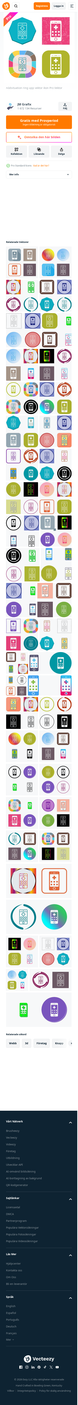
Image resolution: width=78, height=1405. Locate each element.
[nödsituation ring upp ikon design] (22, 329)
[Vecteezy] (6, 6)
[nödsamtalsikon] (22, 766)
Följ (65, 108)
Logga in (59, 6)
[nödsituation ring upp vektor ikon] (22, 262)
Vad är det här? (41, 165)
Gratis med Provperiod (39, 122)
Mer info (14, 174)
